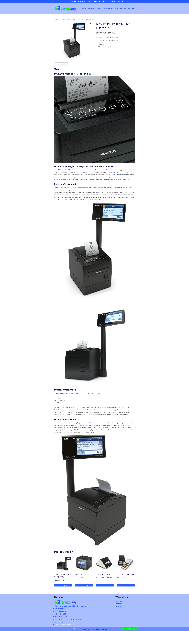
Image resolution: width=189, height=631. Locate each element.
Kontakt (131, 8)
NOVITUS (119, 601)
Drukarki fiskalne (120, 8)
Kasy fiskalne (108, 8)
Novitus (113, 174)
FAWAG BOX (79, 574)
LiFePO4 (89, 423)
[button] (91, 23)
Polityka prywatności (63, 625)
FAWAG (119, 606)
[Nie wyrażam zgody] (187, 629)
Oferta (100, 8)
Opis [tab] (57, 64)
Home (84, 8)
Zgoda (123, 628)
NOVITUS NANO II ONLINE (125, 574)
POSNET (119, 604)
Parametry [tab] (64, 64)
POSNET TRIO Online (103, 574)
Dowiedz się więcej (63, 585)
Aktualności (92, 8)
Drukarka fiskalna (59, 187)
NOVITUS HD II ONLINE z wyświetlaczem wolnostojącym (62, 576)
